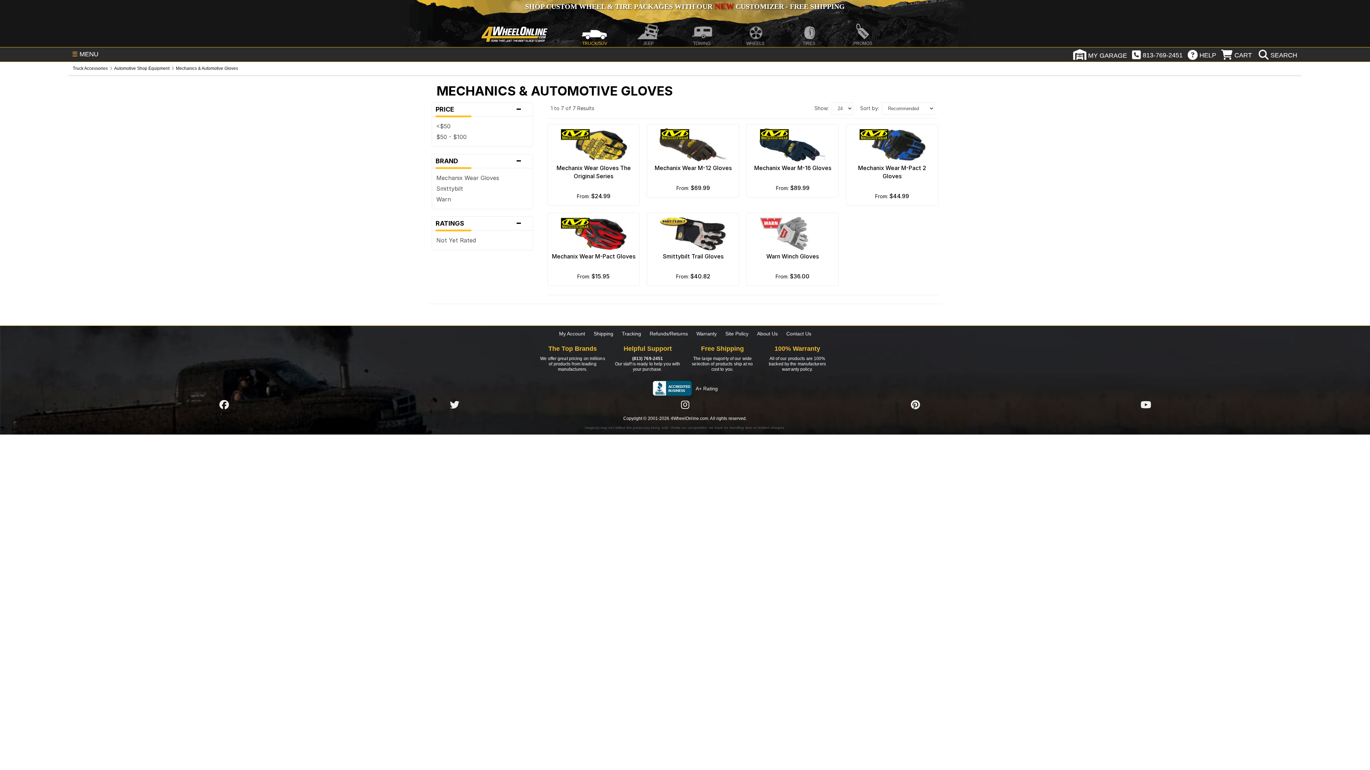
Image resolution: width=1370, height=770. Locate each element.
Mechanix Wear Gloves (467, 177)
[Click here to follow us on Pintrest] (915, 404)
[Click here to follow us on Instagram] (685, 404)
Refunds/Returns (669, 334)
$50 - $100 (451, 136)
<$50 (443, 126)
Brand (479, 161)
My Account (572, 334)
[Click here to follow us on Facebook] (224, 404)
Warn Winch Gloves (792, 256)
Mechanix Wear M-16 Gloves (792, 167)
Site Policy (737, 334)
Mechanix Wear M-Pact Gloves (593, 256)
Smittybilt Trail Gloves (693, 256)
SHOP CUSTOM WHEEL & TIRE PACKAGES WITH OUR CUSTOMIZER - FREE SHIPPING (685, 6)
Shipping (603, 334)
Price (479, 109)
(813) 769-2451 (647, 358)
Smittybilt (449, 188)
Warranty (706, 334)
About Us (767, 334)
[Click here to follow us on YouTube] (1146, 404)
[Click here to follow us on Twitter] (454, 404)
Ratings (479, 223)
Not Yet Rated (456, 240)
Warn (443, 199)
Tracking (631, 334)
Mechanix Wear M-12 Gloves (693, 167)
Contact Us (798, 334)
